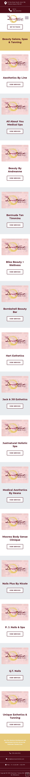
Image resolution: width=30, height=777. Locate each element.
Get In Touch (15, 27)
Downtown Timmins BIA (17, 773)
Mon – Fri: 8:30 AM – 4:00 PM (16, 764)
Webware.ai (16, 775)
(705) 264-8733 (16, 753)
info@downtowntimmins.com (16, 759)
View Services (15, 84)
